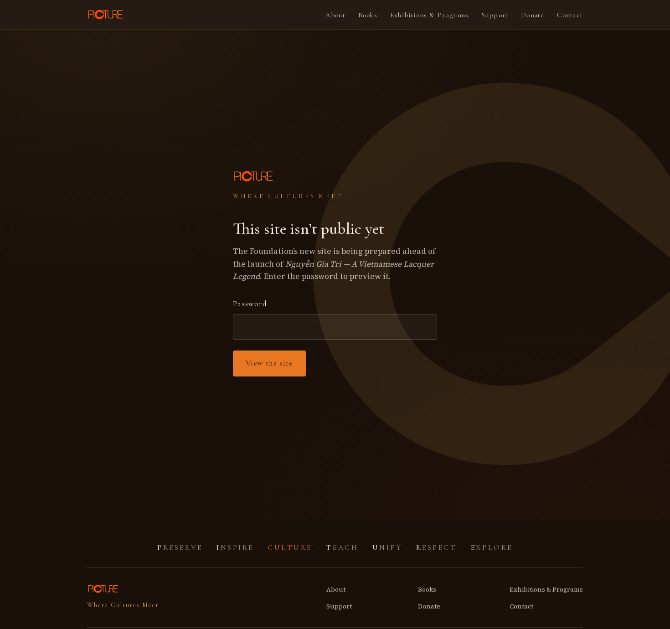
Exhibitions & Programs (429, 15)
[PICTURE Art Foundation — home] (106, 14)
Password (250, 304)
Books (367, 15)
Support (495, 15)
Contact (570, 15)
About (335, 15)
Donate (532, 15)
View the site (269, 363)
